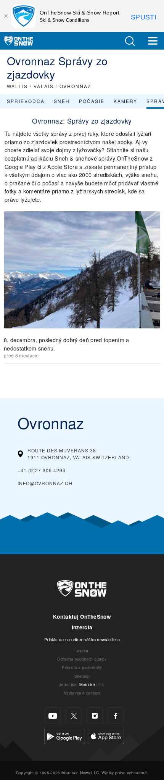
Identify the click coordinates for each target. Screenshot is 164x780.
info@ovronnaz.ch (45, 483)
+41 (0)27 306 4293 (42, 470)
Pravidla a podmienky (82, 667)
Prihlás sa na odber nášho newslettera (82, 639)
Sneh (62, 101)
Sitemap (82, 676)
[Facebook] (116, 716)
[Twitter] (74, 716)
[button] (129, 41)
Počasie (92, 101)
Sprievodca (26, 101)
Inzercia (82, 627)
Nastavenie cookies (82, 693)
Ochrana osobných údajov (81, 659)
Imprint (82, 650)
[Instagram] (95, 716)
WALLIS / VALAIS (30, 86)
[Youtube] (53, 716)
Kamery (125, 101)
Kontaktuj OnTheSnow (82, 616)
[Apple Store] (106, 736)
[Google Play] (64, 736)
